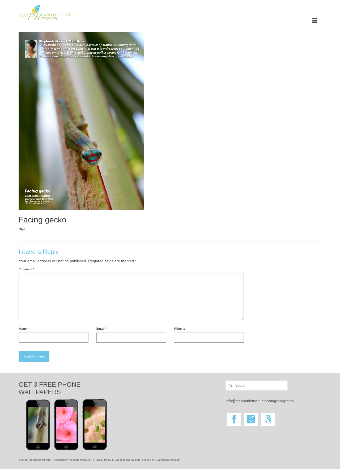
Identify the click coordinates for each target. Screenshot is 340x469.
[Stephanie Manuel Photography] (66, 12)
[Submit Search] (230, 385)
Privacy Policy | (104, 459)
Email (101, 328)
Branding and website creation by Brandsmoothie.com (147, 459)
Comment (26, 269)
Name (23, 328)
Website (179, 328)
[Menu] (314, 21)
